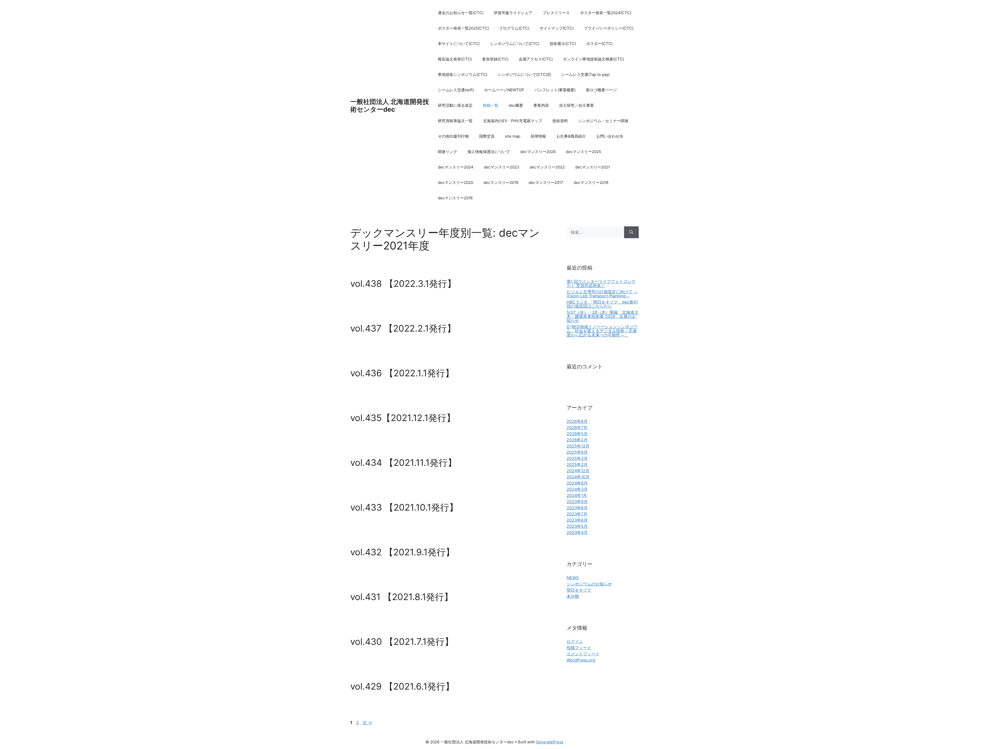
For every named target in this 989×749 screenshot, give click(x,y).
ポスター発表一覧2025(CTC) (463, 28)
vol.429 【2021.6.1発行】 (402, 686)
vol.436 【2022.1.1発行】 (402, 373)
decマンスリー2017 (545, 182)
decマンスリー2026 (538, 151)
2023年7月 (577, 513)
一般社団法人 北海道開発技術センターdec (389, 105)
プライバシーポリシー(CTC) (608, 28)
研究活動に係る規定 (455, 105)
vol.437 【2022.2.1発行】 (403, 328)
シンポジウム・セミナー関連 (603, 120)
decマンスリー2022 (547, 167)
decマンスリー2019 (500, 182)
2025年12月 (578, 446)
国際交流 (486, 136)
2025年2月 (577, 464)
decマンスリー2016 (455, 197)
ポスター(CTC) (599, 43)
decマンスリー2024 (455, 167)
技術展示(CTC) (563, 43)
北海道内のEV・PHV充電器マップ (512, 120)
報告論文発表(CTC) (455, 59)
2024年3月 (577, 489)
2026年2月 (577, 439)
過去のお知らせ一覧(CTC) (460, 12)
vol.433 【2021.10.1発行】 (404, 507)
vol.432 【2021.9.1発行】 (402, 552)
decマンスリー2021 (592, 167)
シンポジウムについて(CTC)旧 (524, 74)
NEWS (573, 577)
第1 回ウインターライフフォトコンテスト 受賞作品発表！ (601, 283)
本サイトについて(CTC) (459, 43)
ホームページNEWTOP (504, 89)
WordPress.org (581, 660)
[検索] (631, 232)
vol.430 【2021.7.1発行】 (402, 641)
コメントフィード (583, 653)
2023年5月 (577, 526)
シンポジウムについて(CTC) (514, 43)
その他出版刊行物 (453, 136)
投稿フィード (579, 647)
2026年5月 (577, 433)
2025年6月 (577, 452)
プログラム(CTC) (514, 28)
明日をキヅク (579, 590)
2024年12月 (578, 470)
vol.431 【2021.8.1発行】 (401, 596)
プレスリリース (556, 12)
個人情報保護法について (488, 151)
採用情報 (538, 136)
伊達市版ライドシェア (513, 12)
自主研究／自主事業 (576, 105)
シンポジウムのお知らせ (589, 583)
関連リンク (447, 151)
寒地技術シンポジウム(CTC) (462, 74)
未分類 (573, 596)
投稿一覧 (490, 105)
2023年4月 (577, 532)
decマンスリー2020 (455, 182)
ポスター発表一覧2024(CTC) (605, 12)
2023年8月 (577, 507)
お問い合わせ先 (609, 136)
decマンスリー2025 (583, 151)
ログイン (575, 641)
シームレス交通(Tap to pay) (585, 74)
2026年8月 (577, 421)
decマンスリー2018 (591, 182)
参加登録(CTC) (495, 59)
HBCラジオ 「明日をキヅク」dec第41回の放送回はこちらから (602, 304)
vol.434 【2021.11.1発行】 (403, 462)
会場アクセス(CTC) (536, 59)
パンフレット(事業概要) (555, 89)
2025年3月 (577, 458)
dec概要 (516, 105)
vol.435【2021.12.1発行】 (402, 417)
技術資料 (560, 120)
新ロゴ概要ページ (601, 89)
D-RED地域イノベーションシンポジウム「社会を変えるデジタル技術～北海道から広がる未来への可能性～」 (602, 330)
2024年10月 (578, 476)
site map (512, 136)
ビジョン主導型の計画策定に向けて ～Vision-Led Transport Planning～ (602, 293)
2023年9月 (577, 501)
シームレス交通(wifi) (456, 89)
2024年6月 (577, 483)
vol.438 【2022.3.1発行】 (403, 283)
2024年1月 (577, 495)
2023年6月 (577, 520)
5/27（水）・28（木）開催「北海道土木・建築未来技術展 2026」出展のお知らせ (602, 316)
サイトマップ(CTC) (557, 28)
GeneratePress (550, 741)
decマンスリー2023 (501, 167)
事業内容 (541, 105)
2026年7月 (577, 427)
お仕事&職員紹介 (571, 136)
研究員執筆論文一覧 (455, 120)
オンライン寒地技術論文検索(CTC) (593, 59)
